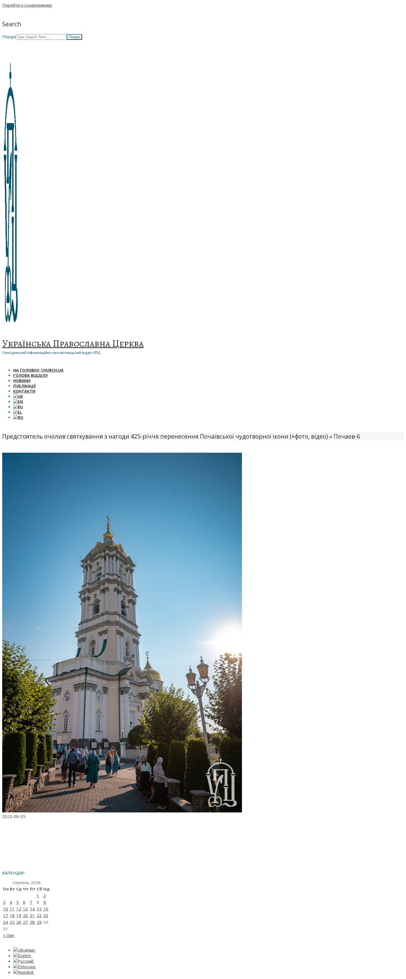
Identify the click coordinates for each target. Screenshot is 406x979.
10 (5, 908)
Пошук (9, 36)
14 (32, 908)
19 (18, 915)
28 (32, 922)
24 (5, 922)
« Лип (8, 935)
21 (32, 915)
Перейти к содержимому (27, 5)
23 (45, 915)
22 (39, 915)
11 (12, 908)
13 (25, 908)
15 (39, 908)
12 (18, 908)
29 (39, 922)
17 (5, 915)
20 (25, 915)
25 (12, 922)
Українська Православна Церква (73, 343)
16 (45, 908)
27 (25, 922)
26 (18, 922)
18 (12, 915)
